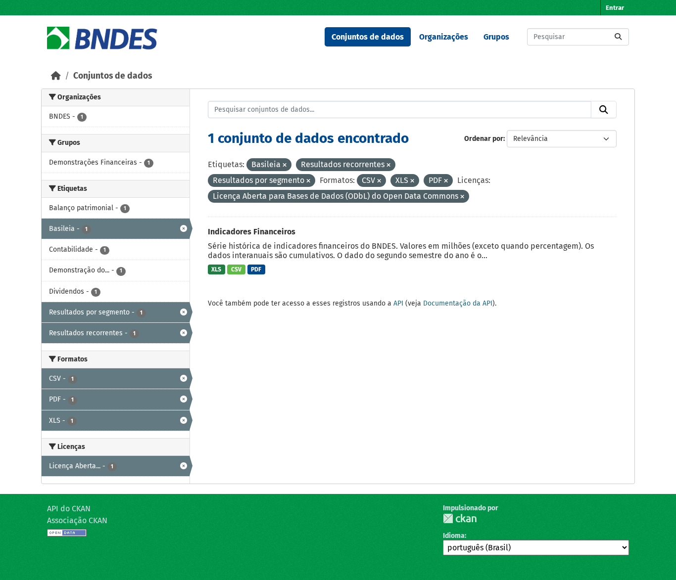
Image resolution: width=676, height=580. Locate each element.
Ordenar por (483, 138)
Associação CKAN (77, 520)
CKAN (460, 518)
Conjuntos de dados (368, 37)
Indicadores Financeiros (251, 231)
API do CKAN (69, 508)
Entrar (615, 7)
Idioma (454, 536)
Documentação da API (457, 303)
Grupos (496, 37)
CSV (236, 269)
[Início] (56, 76)
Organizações (443, 37)
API (398, 303)
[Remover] (285, 165)
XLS (216, 269)
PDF (256, 269)
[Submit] (618, 36)
